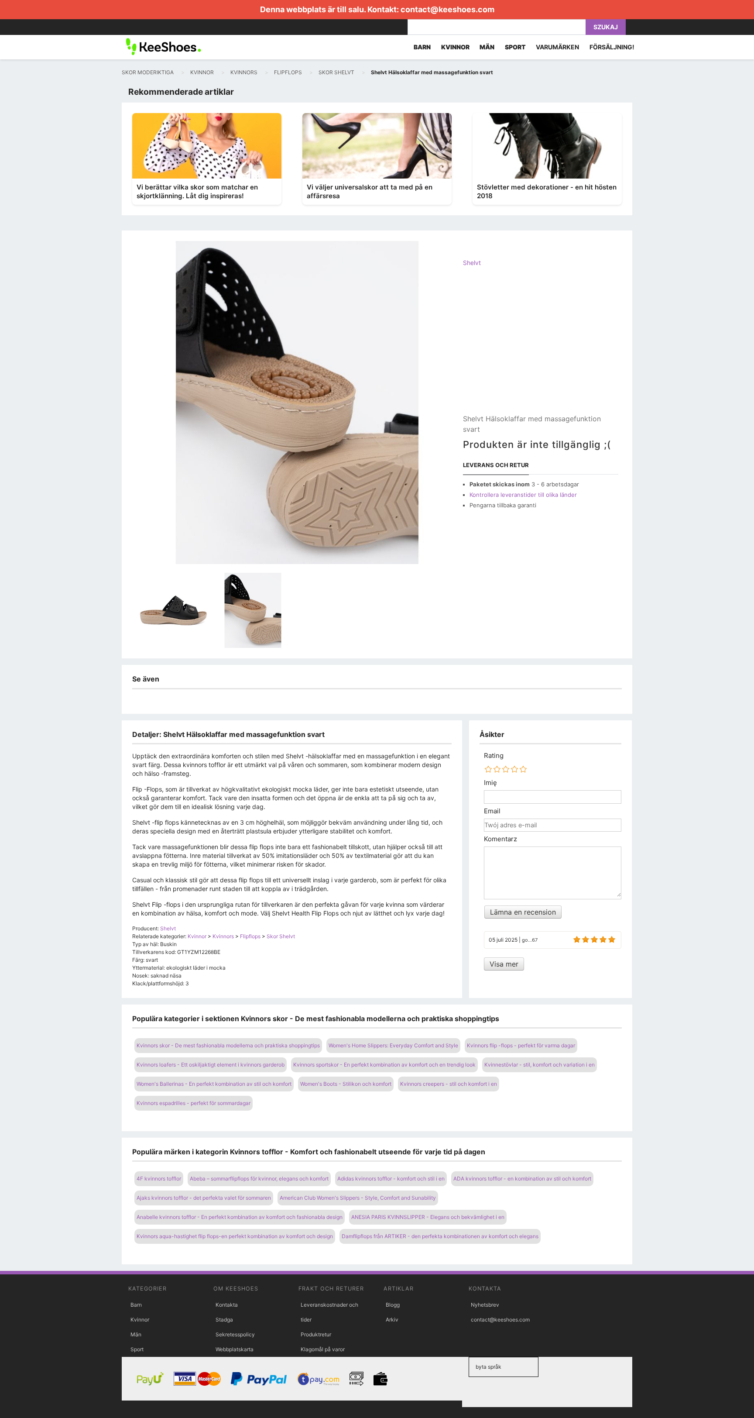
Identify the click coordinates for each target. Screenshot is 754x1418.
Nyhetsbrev (485, 1304)
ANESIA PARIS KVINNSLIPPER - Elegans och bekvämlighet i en (427, 1217)
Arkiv (392, 1319)
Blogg (393, 1304)
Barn (136, 1304)
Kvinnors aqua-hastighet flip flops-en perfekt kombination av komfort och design (235, 1236)
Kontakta (227, 1304)
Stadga (224, 1319)
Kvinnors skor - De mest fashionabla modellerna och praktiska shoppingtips (228, 1045)
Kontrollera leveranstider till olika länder (523, 494)
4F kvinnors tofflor (159, 1178)
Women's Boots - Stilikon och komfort (345, 1084)
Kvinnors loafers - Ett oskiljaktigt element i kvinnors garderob (210, 1064)
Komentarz (500, 839)
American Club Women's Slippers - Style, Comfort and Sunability (358, 1197)
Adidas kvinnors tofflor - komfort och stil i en (391, 1178)
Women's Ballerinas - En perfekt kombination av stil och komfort (214, 1084)
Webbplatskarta (235, 1349)
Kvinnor (139, 1319)
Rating (494, 756)
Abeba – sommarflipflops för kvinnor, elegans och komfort (259, 1178)
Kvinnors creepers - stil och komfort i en (448, 1084)
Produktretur (316, 1334)
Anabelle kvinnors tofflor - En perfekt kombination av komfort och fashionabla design (240, 1217)
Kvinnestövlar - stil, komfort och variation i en (539, 1064)
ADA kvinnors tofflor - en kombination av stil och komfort (522, 1178)
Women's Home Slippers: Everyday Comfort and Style (393, 1045)
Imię (490, 783)
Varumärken (557, 47)
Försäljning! (611, 47)
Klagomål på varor (323, 1349)
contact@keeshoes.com (447, 9)
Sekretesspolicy (235, 1334)
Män (135, 1334)
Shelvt (472, 262)
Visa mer (504, 964)
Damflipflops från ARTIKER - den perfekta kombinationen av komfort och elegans (440, 1236)
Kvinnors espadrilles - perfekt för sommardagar (193, 1103)
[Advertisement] (540, 348)
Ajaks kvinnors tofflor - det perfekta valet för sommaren (204, 1197)
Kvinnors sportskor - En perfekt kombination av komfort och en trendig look (384, 1064)
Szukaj (605, 27)
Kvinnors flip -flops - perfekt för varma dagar (521, 1045)
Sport (137, 1349)
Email (492, 811)
